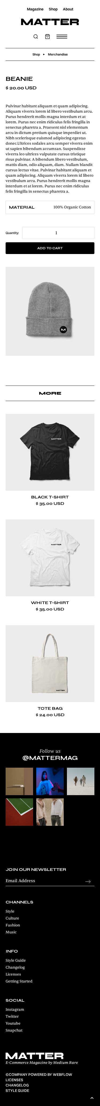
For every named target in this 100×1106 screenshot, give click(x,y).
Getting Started (19, 981)
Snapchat (14, 1030)
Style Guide (16, 960)
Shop (53, 9)
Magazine (35, 9)
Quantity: (12, 233)
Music (11, 932)
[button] (47, 36)
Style (10, 911)
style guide (17, 1090)
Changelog (15, 967)
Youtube (13, 1023)
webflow (62, 1074)
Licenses (13, 974)
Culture (12, 918)
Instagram (15, 1009)
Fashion (13, 925)
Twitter (12, 1016)
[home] (50, 22)
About (68, 9)
